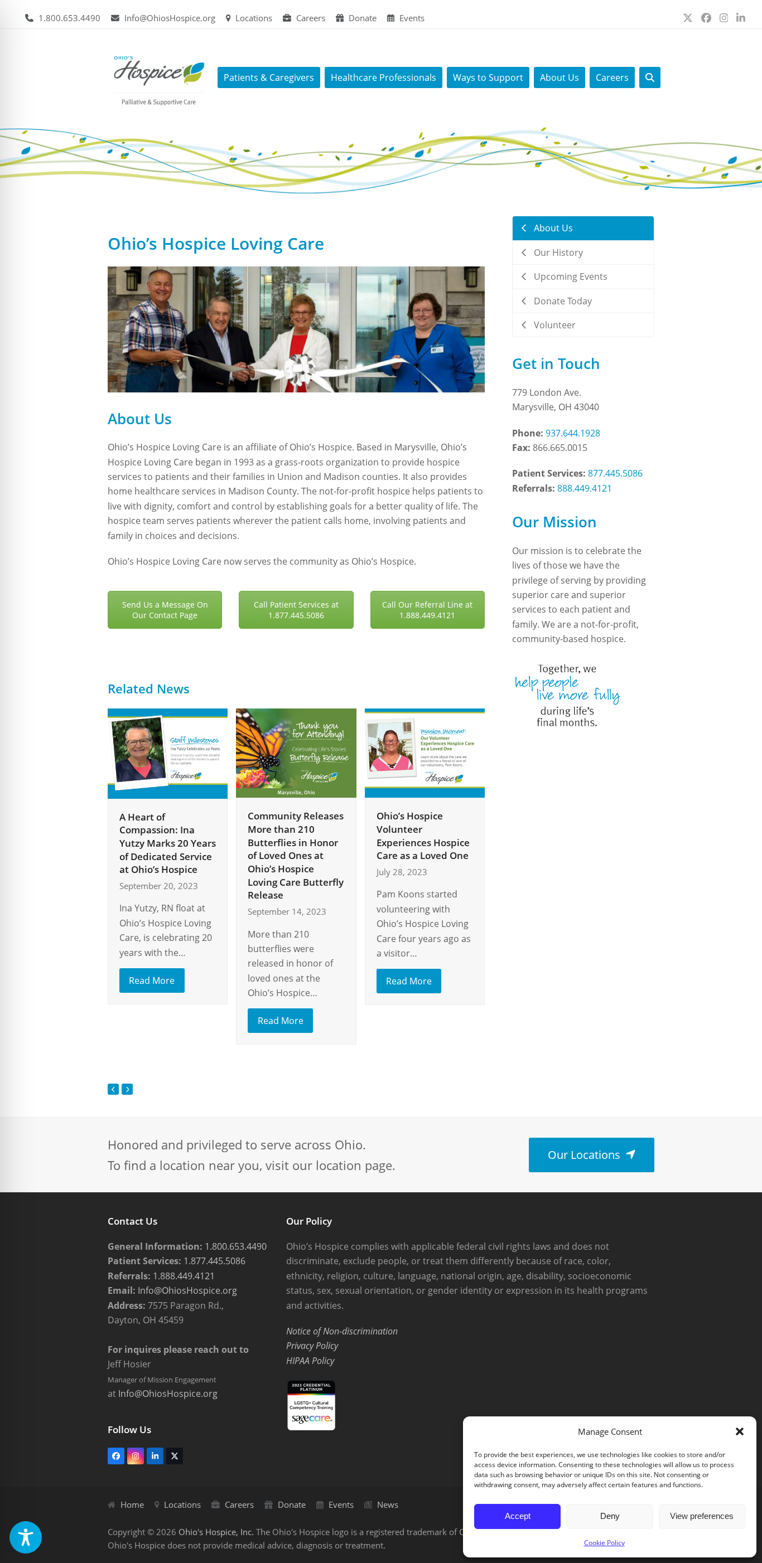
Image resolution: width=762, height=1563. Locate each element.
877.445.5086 (615, 473)
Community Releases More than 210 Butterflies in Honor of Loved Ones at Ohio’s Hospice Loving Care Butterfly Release (296, 855)
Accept (517, 1516)
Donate (363, 17)
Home (132, 1504)
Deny (610, 1516)
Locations (253, 17)
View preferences (702, 1516)
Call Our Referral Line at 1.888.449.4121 (427, 609)
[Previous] (113, 1089)
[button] (739, 1431)
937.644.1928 (573, 433)
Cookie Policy (604, 1542)
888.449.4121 (584, 488)
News (387, 1504)
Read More (152, 980)
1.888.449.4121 (183, 1276)
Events (412, 17)
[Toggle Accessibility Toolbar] (25, 1537)
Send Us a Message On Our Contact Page (165, 609)
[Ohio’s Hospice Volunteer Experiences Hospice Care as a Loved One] (425, 752)
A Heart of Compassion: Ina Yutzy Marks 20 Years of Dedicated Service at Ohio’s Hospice (167, 843)
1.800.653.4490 (69, 17)
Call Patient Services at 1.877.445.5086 (296, 609)
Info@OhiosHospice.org (169, 17)
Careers (310, 17)
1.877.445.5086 (213, 1261)
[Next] (127, 1089)
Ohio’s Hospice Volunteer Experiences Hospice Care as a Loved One (423, 835)
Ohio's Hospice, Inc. (216, 1531)
